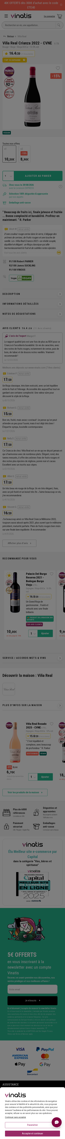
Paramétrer (32, 1124)
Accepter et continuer (32, 1133)
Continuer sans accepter (15, 1117)
